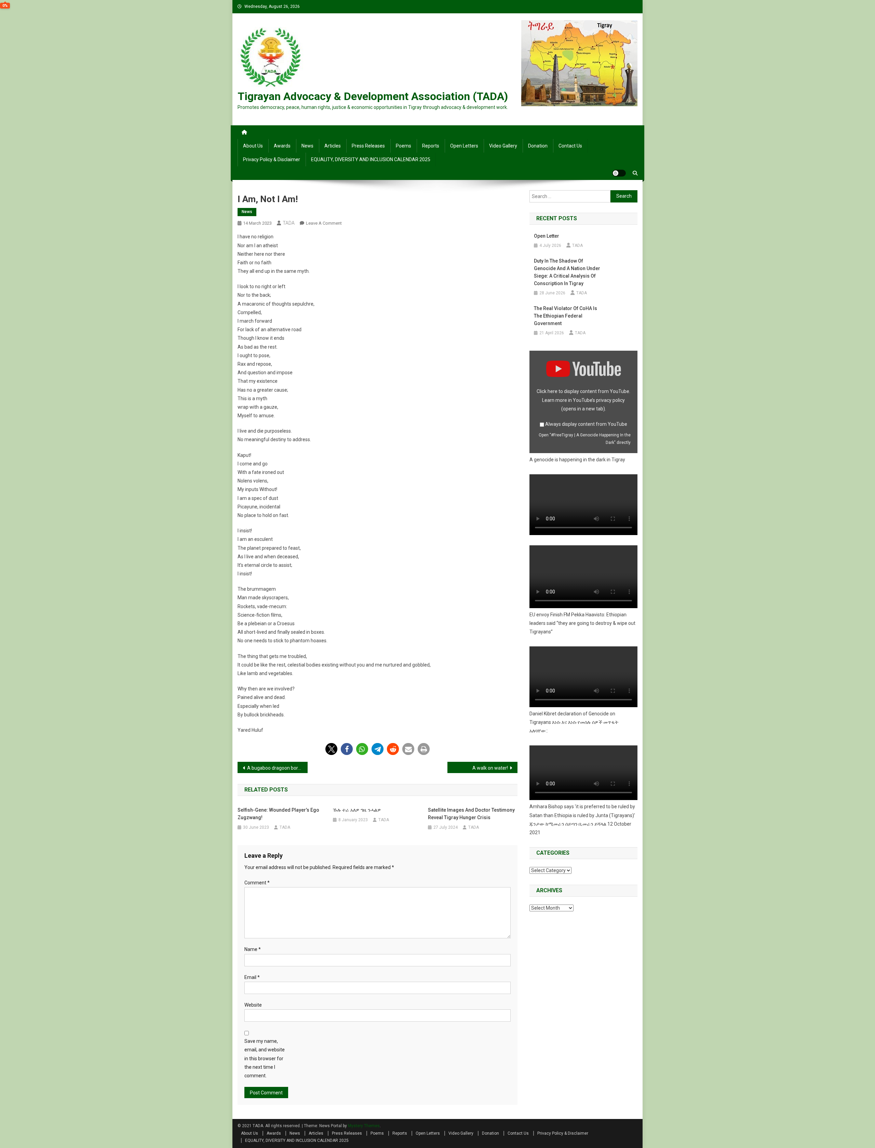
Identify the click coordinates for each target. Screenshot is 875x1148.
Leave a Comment (324, 223)
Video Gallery (503, 146)
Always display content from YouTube (586, 424)
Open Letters (464, 146)
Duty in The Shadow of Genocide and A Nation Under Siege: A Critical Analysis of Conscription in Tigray (567, 272)
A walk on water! (490, 768)
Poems (403, 146)
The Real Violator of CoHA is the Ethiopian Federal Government (565, 316)
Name (252, 949)
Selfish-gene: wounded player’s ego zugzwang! (278, 813)
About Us (253, 146)
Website (253, 1005)
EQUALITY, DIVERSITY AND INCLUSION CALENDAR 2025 (370, 159)
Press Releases (368, 146)
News (307, 146)
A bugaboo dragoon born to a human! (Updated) (277, 768)
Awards (282, 146)
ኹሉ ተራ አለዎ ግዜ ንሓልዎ (357, 810)
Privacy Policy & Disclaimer (271, 159)
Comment (257, 882)
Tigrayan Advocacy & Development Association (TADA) (373, 96)
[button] (331, 749)
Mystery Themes (364, 1125)
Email (252, 977)
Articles (332, 146)
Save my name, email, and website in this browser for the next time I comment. (264, 1058)
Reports (430, 146)
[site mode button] (619, 173)
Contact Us (570, 146)
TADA (289, 223)
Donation (538, 146)
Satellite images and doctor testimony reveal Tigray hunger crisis (471, 813)
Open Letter (546, 236)
